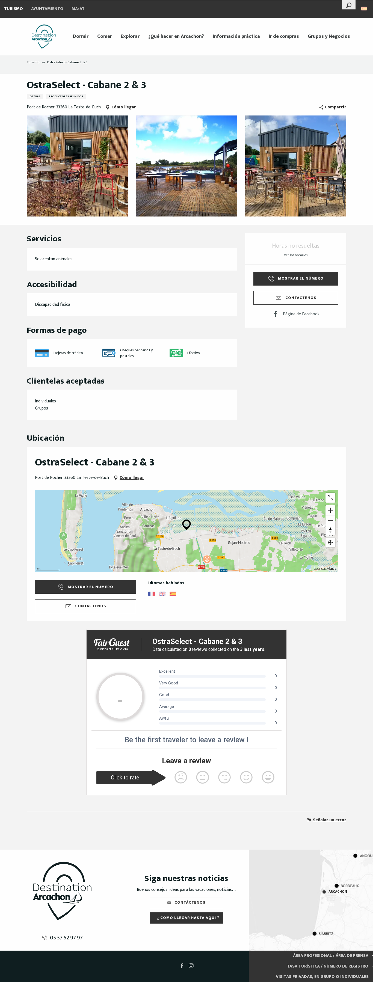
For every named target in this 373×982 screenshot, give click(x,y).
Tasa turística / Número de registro (327, 966)
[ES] (364, 8)
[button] (349, 4)
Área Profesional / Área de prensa (330, 955)
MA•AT (78, 9)
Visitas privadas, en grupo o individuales (322, 976)
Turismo (13, 9)
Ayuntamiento (47, 9)
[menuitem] (44, 36)
